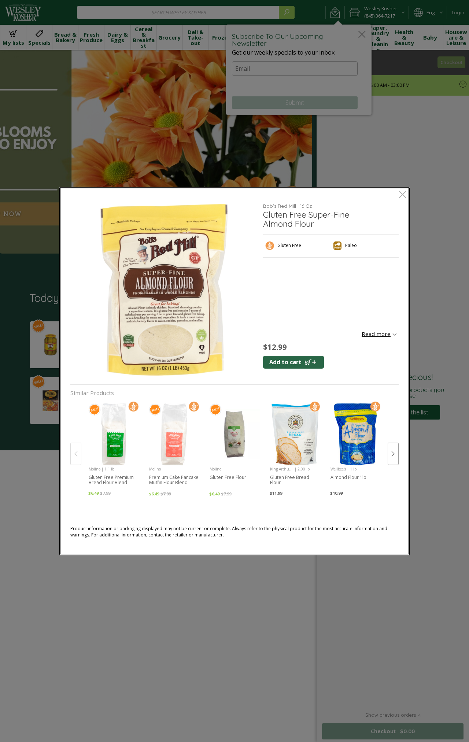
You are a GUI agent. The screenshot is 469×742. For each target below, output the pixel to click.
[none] (113, 446)
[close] (402, 195)
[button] (164, 290)
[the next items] (393, 454)
